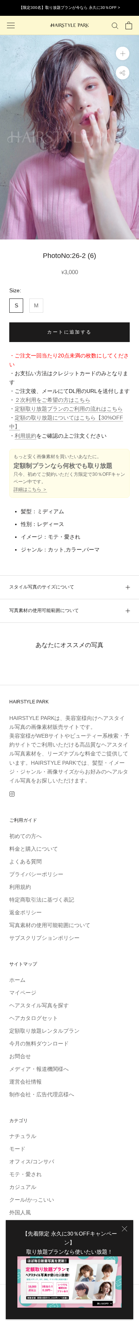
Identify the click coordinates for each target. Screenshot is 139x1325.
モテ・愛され (25, 1174)
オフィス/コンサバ (31, 1161)
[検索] (115, 25)
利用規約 (25, 436)
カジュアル (22, 1187)
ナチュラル (22, 1136)
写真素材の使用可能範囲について (44, 610)
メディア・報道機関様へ (39, 1069)
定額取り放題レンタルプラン (44, 1031)
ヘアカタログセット (33, 1018)
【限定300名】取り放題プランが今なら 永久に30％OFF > (69, 7)
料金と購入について (33, 849)
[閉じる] (124, 1229)
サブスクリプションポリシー (44, 938)
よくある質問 (25, 861)
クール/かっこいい (31, 1200)
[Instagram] (12, 793)
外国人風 (20, 1212)
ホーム (17, 980)
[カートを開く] (128, 25)
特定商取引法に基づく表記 (41, 900)
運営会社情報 (25, 1082)
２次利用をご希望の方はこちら (52, 400)
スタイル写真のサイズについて (41, 587)
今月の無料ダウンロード (39, 1043)
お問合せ (20, 1056)
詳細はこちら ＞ (30, 489)
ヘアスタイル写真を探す (39, 1005)
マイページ (22, 993)
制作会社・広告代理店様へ (41, 1094)
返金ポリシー (25, 912)
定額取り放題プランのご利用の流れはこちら (69, 409)
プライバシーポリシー (36, 874)
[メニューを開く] (11, 25)
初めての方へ (25, 836)
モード (17, 1149)
